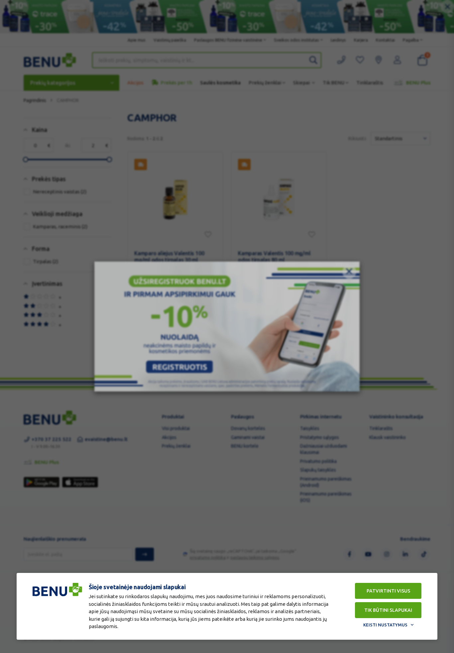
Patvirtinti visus (388, 591)
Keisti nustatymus (385, 624)
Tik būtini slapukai (388, 610)
